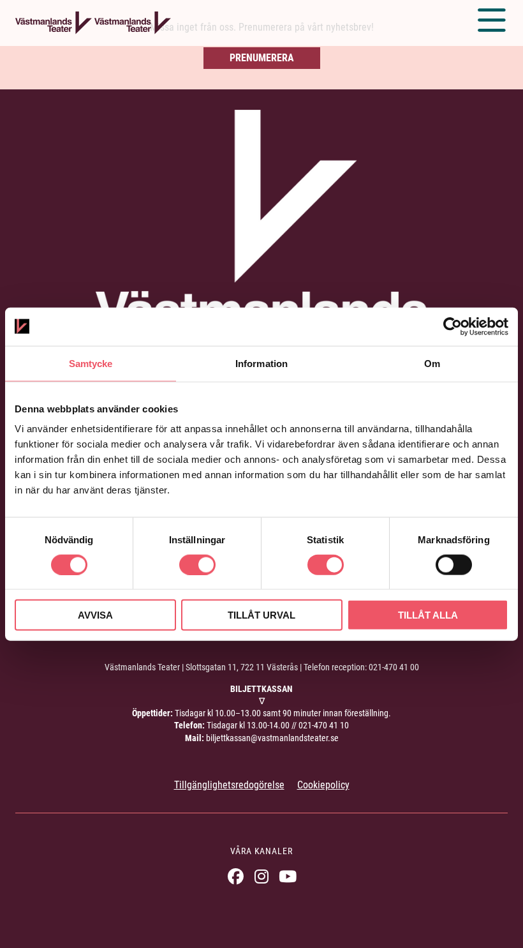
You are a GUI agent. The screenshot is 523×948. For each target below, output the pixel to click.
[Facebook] (236, 876)
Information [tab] (261, 362)
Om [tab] (432, 362)
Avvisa (95, 615)
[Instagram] (262, 876)
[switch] (197, 564)
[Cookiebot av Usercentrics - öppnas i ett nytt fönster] (452, 326)
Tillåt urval (261, 615)
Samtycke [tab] (91, 362)
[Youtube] (288, 876)
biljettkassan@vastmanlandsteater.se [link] (272, 738)
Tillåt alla (428, 615)
